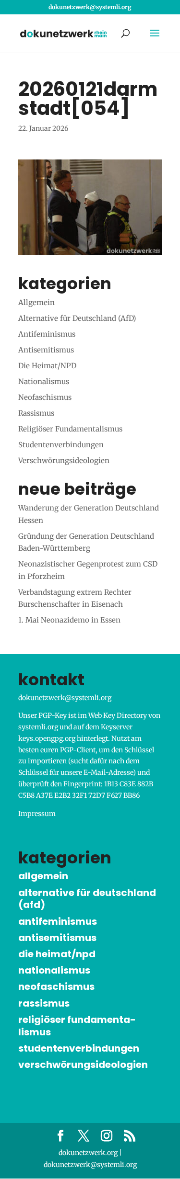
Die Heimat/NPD (47, 365)
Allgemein (36, 302)
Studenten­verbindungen (61, 444)
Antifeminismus (46, 334)
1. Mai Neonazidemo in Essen (69, 619)
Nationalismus (43, 381)
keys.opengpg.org (46, 738)
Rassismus (36, 413)
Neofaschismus (45, 397)
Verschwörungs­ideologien (63, 460)
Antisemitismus (46, 349)
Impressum (37, 813)
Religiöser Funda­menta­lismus (70, 428)
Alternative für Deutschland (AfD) (77, 318)
